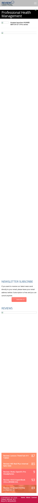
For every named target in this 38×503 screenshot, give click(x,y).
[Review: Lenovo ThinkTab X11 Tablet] (19, 384)
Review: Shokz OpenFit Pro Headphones (14, 473)
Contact (34, 497)
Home (23, 497)
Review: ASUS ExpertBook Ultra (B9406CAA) (14, 481)
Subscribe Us (20, 299)
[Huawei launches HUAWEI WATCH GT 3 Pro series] (4, 24)
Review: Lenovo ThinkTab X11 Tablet (16, 457)
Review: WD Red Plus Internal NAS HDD (15, 465)
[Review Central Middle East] (7, 6)
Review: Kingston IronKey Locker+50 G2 (14, 489)
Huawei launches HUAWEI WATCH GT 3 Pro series (20, 23)
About (28, 497)
